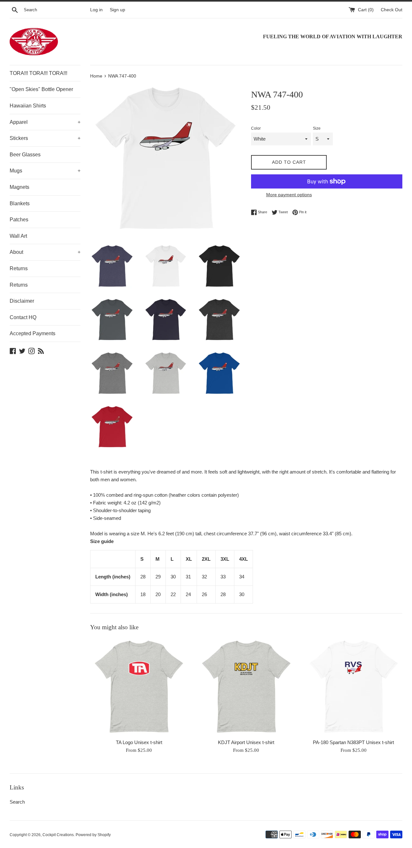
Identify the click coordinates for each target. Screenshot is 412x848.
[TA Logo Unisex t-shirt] (139, 686)
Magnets (19, 187)
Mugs (45, 170)
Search (17, 802)
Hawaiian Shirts (28, 105)
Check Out (391, 9)
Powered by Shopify (93, 835)
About (45, 252)
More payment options (289, 194)
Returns (19, 268)
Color (256, 128)
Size (317, 128)
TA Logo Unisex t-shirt (139, 742)
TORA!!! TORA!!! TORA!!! (38, 73)
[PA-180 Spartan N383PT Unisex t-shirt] (353, 686)
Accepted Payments (32, 333)
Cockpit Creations (58, 835)
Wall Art (18, 236)
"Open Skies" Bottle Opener (41, 89)
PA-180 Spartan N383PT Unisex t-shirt (353, 742)
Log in (96, 9)
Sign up (117, 9)
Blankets (20, 203)
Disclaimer (22, 301)
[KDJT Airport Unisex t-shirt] (246, 686)
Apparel (45, 122)
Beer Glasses (25, 154)
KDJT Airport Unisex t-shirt (246, 742)
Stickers (45, 138)
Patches (19, 219)
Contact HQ (23, 317)
